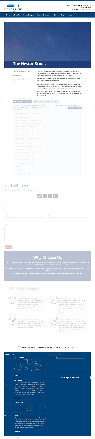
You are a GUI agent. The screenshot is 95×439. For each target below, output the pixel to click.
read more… (17, 375)
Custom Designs (43, 15)
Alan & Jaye (18, 380)
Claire (16, 415)
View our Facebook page (56, 354)
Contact (70, 15)
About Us (16, 15)
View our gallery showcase (69, 378)
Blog (62, 15)
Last (49, 211)
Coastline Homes (11, 438)
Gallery (55, 15)
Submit (8, 247)
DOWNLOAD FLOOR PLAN (75, 107)
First (6, 211)
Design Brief (69, 347)
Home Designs (28, 15)
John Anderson (19, 358)
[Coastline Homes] (13, 11)
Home (8, 15)
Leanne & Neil (19, 402)
